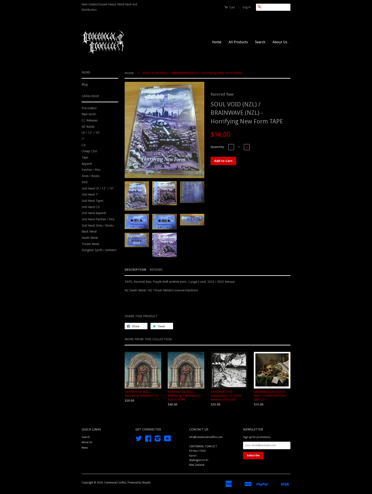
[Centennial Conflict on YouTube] (167, 440)
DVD (85, 182)
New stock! (89, 114)
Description (135, 270)
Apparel (87, 163)
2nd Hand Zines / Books (97, 225)
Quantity (217, 147)
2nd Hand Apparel (94, 213)
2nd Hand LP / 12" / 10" (98, 188)
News (85, 447)
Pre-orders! (89, 108)
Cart (231, 7)
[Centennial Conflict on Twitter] (138, 440)
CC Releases (90, 120)
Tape (85, 157)
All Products (238, 42)
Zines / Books (90, 176)
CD (84, 145)
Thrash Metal (90, 244)
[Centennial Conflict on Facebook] (148, 440)
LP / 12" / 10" (91, 132)
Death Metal (90, 237)
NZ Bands (88, 126)
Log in (247, 7)
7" (83, 139)
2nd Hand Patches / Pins (98, 219)
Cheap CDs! (89, 151)
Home (216, 42)
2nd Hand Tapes (92, 200)
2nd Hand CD (91, 207)
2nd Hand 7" (90, 194)
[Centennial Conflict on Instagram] (157, 440)
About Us (280, 42)
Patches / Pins (91, 169)
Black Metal (89, 231)
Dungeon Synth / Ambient (99, 250)
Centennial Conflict (115, 482)
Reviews (156, 270)
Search (260, 42)
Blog (85, 84)
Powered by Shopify (139, 482)
